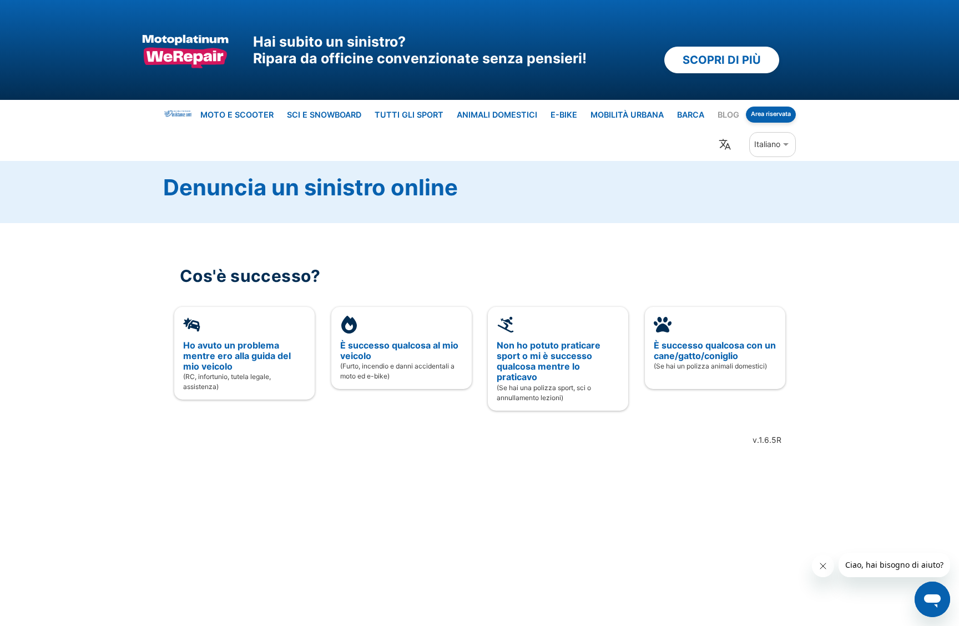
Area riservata (771, 114)
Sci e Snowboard (324, 114)
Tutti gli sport (409, 114)
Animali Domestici (497, 114)
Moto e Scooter (237, 114)
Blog (728, 114)
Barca (690, 114)
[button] (772, 144)
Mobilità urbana (627, 114)
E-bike (564, 114)
